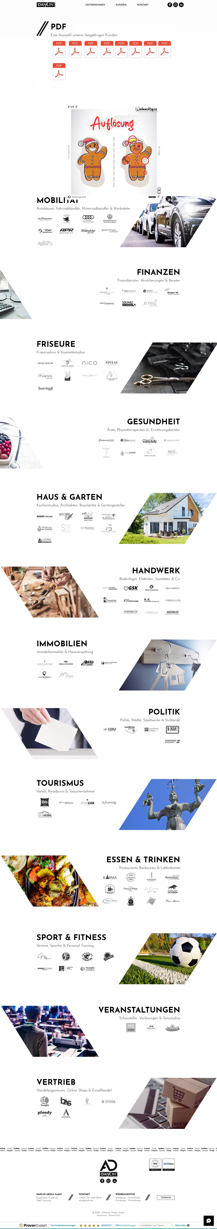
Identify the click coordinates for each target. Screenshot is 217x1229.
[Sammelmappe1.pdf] (59, 72)
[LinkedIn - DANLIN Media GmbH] (181, 4)
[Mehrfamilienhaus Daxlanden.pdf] (164, 50)
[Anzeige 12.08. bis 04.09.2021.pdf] (91, 50)
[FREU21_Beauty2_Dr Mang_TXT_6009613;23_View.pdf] (107, 50)
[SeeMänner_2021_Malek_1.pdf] (150, 50)
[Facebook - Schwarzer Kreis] (102, 1181)
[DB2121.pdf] (136, 50)
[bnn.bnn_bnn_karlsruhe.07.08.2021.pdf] (75, 50)
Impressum (102, 1215)
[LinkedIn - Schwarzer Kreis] (114, 1181)
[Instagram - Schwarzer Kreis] (108, 1181)
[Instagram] (175, 4)
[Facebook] (169, 4)
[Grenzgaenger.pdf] (121, 50)
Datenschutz (114, 1215)
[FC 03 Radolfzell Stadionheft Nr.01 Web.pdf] (59, 50)
